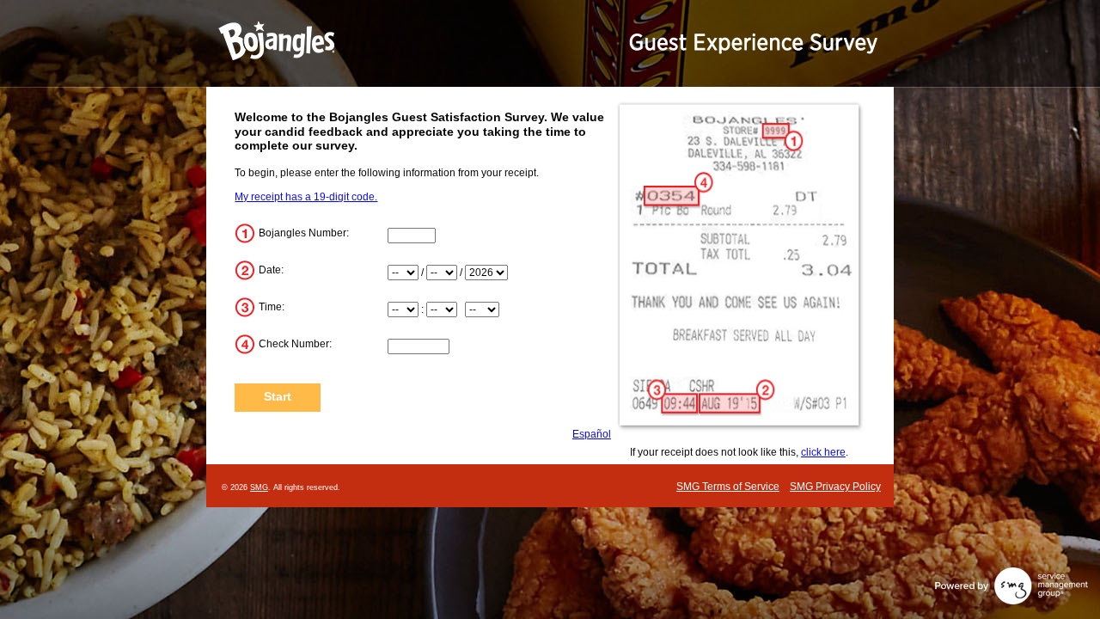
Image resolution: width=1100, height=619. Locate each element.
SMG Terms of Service (727, 487)
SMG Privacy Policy (835, 487)
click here (823, 452)
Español (591, 434)
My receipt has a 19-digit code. (306, 197)
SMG (259, 487)
